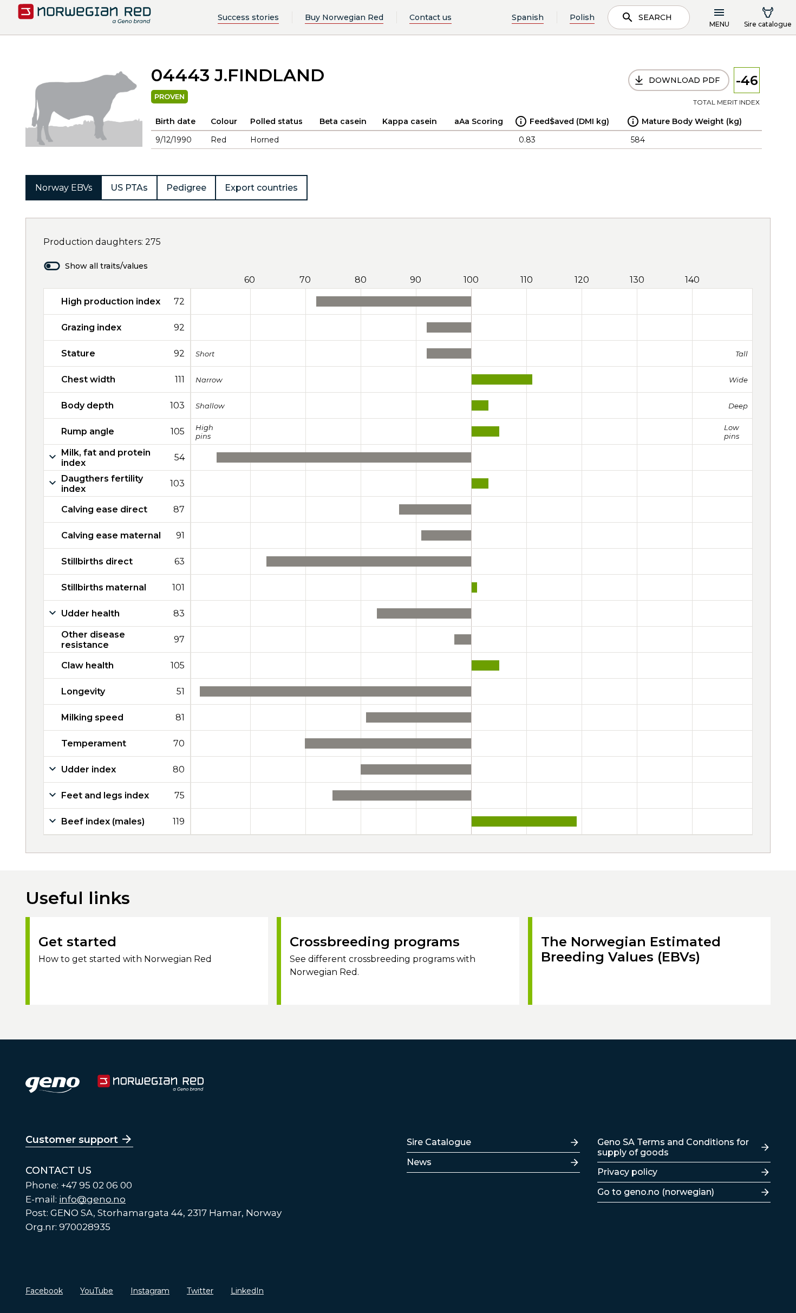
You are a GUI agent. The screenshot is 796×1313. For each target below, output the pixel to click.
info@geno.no (92, 1199)
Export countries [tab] (261, 188)
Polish (582, 17)
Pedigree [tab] (186, 188)
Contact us (430, 17)
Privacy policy (627, 1172)
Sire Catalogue (439, 1142)
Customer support (71, 1140)
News (419, 1162)
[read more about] (520, 121)
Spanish (528, 17)
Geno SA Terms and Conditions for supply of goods (673, 1147)
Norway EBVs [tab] (63, 188)
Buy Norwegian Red (344, 17)
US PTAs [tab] (129, 188)
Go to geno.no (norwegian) (655, 1192)
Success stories (248, 17)
